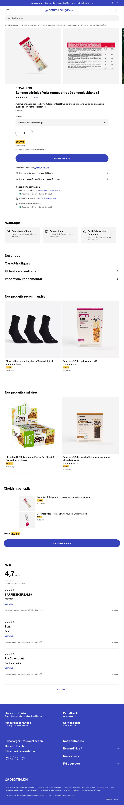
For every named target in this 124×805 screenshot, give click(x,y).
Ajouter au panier (62, 158)
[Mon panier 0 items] (116, 10)
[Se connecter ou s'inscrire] (110, 10)
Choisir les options (62, 543)
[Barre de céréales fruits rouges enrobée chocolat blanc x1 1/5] (33, 56)
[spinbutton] (24, 133)
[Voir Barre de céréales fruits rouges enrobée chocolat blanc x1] (27, 503)
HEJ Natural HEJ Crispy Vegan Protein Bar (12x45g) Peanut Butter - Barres (30, 458)
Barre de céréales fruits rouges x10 (80, 361)
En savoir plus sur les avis (15, 583)
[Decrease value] (18, 133)
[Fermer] (117, 3)
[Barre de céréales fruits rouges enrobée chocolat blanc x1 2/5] (91, 56)
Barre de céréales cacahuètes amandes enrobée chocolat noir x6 (87, 458)
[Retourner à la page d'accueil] (59, 10)
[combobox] (62, 122)
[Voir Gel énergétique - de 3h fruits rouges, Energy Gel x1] (27, 520)
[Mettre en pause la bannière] (113, 3)
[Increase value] (30, 133)
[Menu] (8, 10)
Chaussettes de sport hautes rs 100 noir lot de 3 (29, 361)
